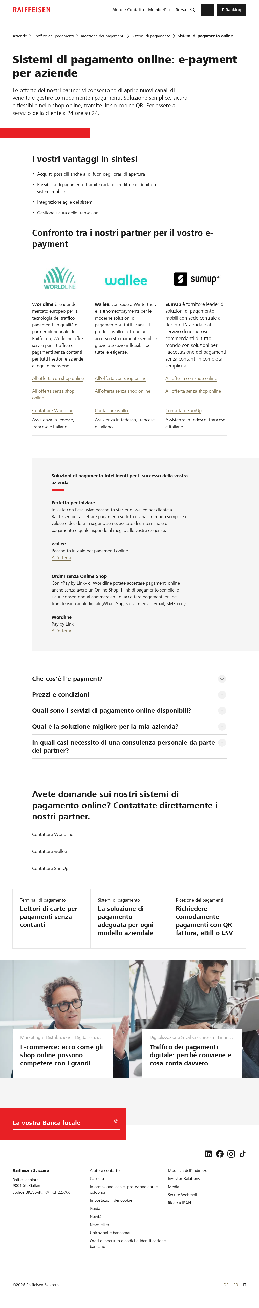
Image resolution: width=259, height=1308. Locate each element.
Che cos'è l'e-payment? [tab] (67, 678)
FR (235, 1284)
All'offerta (61, 557)
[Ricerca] (192, 10)
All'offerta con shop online (58, 378)
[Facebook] (220, 1154)
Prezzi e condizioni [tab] (60, 694)
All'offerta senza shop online (122, 391)
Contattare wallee (112, 410)
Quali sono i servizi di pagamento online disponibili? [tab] (111, 710)
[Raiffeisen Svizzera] (32, 10)
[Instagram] (231, 1154)
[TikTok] (242, 1154)
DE (226, 1284)
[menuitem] (128, 10)
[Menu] (207, 10)
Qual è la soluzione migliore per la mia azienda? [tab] (105, 726)
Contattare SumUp (183, 410)
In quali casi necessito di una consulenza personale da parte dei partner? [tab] (124, 746)
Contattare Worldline (52, 410)
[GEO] (116, 1121)
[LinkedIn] (208, 1154)
